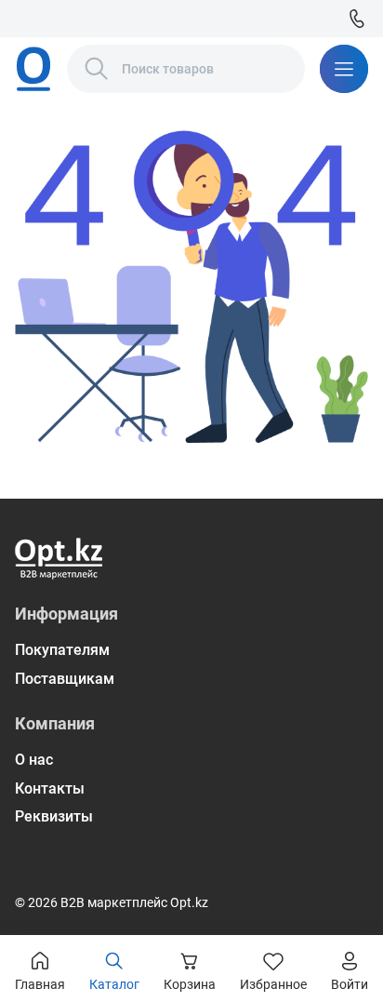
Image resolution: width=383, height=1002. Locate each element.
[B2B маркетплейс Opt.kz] (33, 69)
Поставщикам (64, 679)
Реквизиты (54, 816)
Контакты (50, 788)
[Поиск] (97, 69)
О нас (34, 759)
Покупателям (62, 650)
